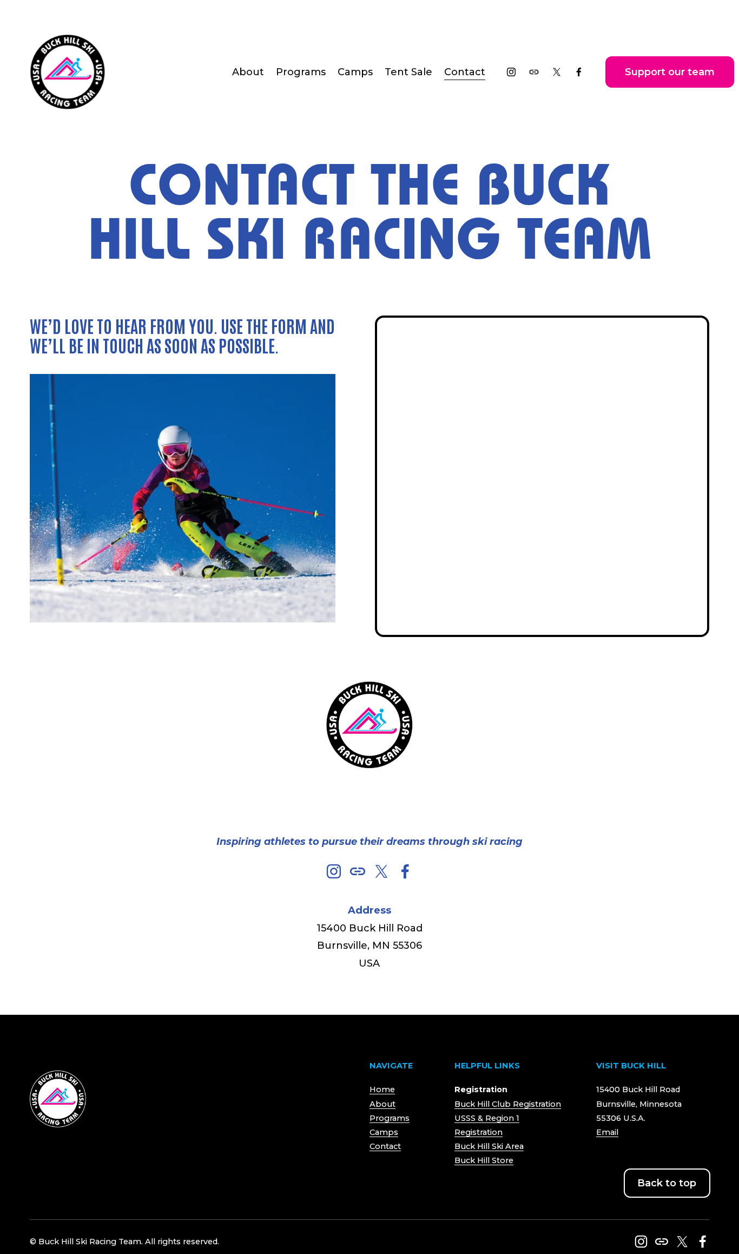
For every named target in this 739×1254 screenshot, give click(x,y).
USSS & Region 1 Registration (486, 1125)
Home (382, 1089)
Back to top (666, 1183)
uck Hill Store (486, 1160)
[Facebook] (578, 72)
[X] (556, 72)
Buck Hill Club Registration (507, 1104)
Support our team (670, 72)
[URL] (534, 72)
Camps (384, 1132)
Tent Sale (408, 72)
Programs (390, 1118)
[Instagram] (511, 72)
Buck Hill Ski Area (489, 1146)
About (382, 1104)
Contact (464, 72)
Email (607, 1132)
